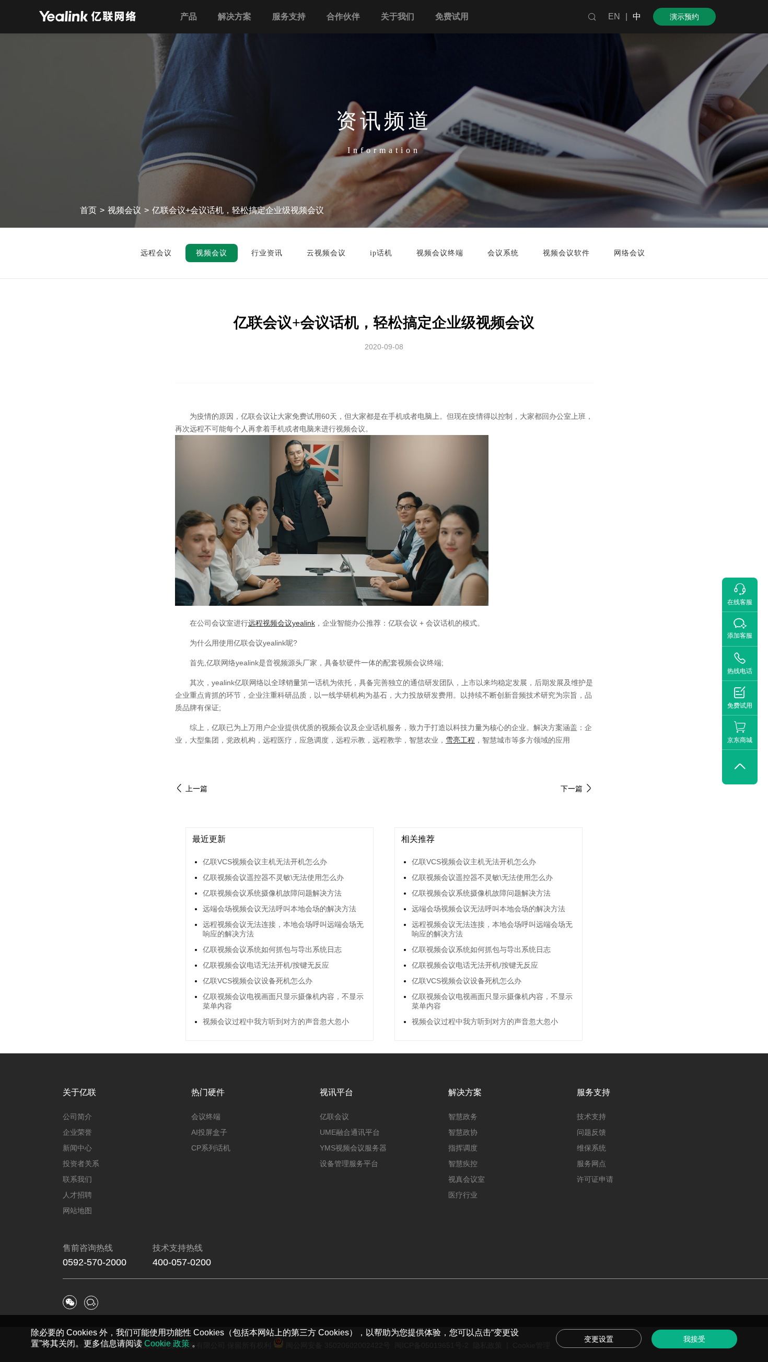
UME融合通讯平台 (350, 1132)
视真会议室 (466, 1179)
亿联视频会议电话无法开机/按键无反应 (266, 965)
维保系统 (591, 1148)
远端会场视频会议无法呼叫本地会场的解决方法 (279, 909)
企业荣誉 (77, 1132)
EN (614, 16)
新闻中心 (77, 1148)
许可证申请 (595, 1179)
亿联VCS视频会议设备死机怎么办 (257, 981)
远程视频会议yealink (281, 623)
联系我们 (77, 1179)
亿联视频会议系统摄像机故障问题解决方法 (272, 893)
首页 (88, 210)
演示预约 (684, 17)
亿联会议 (334, 1116)
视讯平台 (336, 1092)
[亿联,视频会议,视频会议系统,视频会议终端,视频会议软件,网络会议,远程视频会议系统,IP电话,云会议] (87, 17)
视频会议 (124, 210)
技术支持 (591, 1116)
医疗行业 (463, 1195)
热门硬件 (208, 1092)
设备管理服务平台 (349, 1163)
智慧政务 (463, 1116)
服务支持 (593, 1092)
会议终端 (205, 1116)
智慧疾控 (463, 1163)
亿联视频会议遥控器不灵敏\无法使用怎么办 (273, 877)
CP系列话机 (210, 1148)
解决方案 (465, 1092)
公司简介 (77, 1116)
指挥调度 (463, 1148)
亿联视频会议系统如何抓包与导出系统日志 (272, 949)
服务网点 (591, 1163)
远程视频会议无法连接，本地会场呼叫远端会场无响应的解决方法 (283, 929)
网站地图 (77, 1210)
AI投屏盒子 (209, 1132)
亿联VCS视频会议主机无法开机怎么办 (265, 862)
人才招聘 (77, 1195)
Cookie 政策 (168, 1343)
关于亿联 (79, 1092)
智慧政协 (463, 1132)
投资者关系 (81, 1163)
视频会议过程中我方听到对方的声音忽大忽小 (276, 1021)
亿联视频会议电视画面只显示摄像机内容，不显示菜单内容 (283, 1001)
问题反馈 (591, 1132)
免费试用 (452, 16)
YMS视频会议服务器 (353, 1148)
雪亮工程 (460, 740)
